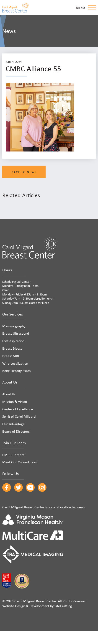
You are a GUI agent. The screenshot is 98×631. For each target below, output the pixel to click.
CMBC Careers (13, 454)
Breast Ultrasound (15, 333)
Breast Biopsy (12, 348)
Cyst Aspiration (13, 340)
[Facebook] (6, 487)
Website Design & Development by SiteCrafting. (37, 605)
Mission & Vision (14, 401)
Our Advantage (13, 423)
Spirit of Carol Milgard (19, 416)
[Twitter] (18, 487)
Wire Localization (15, 363)
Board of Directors (16, 431)
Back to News (23, 172)
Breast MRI (10, 355)
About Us (8, 393)
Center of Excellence (17, 408)
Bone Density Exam (16, 370)
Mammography (13, 325)
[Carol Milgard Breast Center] (15, 7)
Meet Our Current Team (20, 461)
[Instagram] (42, 487)
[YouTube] (30, 487)
